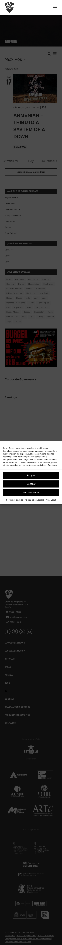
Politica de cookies (14, 500)
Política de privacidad (34, 500)
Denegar (31, 483)
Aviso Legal (51, 500)
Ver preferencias (31, 492)
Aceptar (31, 475)
